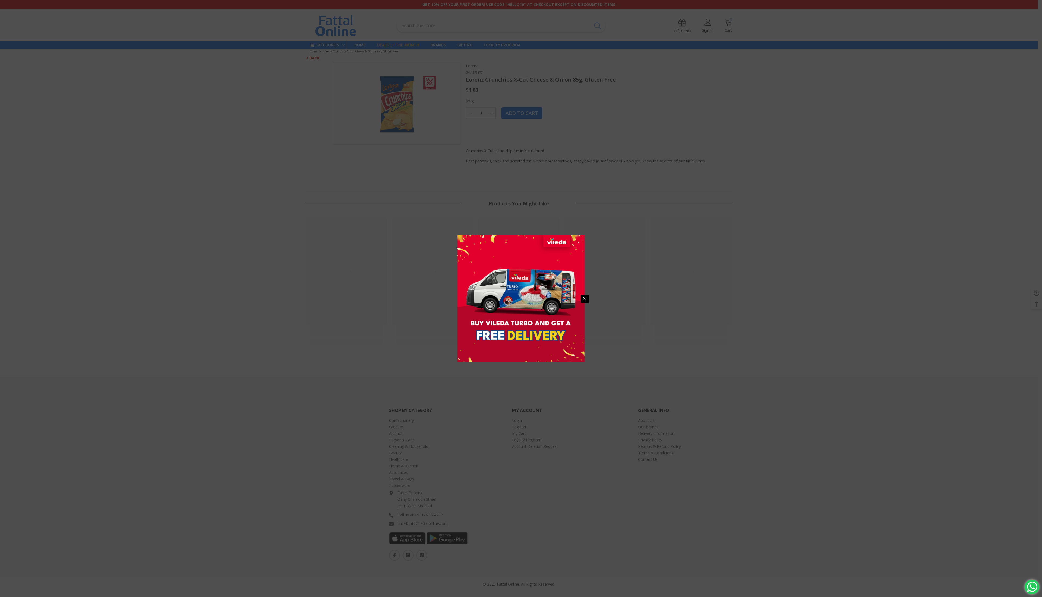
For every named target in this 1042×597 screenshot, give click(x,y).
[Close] (585, 299)
